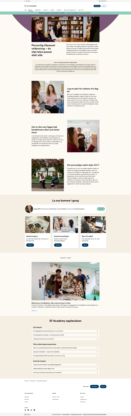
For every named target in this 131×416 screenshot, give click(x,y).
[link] (31, 6)
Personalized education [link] (42, 380)
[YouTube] (34, 410)
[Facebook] (28, 410)
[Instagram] (25, 410)
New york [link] (27, 380)
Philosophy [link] (32, 380)
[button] (128, 13)
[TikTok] (31, 410)
